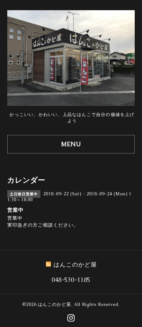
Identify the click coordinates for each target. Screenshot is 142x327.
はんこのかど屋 (54, 304)
